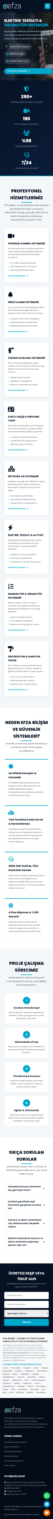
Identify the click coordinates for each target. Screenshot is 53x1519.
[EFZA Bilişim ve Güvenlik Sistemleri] (12, 6)
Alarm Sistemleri (11, 1446)
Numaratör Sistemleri (14, 1461)
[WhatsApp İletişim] (46, 1495)
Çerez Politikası (11, 1514)
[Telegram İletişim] (46, 1504)
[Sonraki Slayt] (46, 46)
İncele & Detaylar (17, 275)
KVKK (22, 1514)
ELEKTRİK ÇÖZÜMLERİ (17, 71)
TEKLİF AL (26, 1322)
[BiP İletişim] (46, 1512)
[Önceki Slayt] (6, 46)
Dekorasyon (9, 1465)
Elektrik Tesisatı (11, 1456)
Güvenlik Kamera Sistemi (15, 1442)
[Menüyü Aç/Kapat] (47, 6)
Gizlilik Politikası (32, 1514)
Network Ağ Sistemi (13, 1451)
